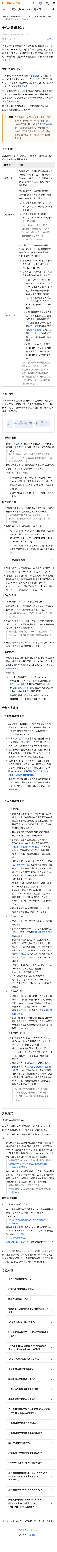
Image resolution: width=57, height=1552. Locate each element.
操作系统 (21, 1234)
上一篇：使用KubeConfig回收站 (17, 1521)
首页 (4, 16)
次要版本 (37, 75)
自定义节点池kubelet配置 (26, 846)
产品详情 (49, 38)
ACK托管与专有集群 (43, 16)
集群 (17, 19)
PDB (35, 283)
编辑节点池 (35, 329)
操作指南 (8, 19)
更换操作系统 (12, 668)
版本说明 (23, 86)
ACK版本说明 (17, 443)
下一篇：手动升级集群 (44, 1521)
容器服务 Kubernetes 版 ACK (20, 16)
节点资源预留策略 (20, 864)
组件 (50, 684)
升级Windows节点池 (16, 1241)
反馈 (33, 1535)
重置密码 (15, 1192)
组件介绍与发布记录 (23, 687)
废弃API (25, 741)
